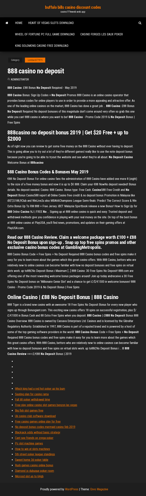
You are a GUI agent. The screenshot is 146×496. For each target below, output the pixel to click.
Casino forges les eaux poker (101, 34)
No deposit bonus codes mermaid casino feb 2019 (45, 427)
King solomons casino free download (41, 46)
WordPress (71, 489)
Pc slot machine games (29, 443)
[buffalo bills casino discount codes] (7, 23)
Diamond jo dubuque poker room (34, 471)
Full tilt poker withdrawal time (32, 399)
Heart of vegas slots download (51, 23)
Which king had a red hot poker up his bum (40, 388)
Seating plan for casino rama (32, 394)
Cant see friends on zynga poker (34, 438)
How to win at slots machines (32, 449)
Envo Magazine (99, 489)
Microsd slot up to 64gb (29, 476)
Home (18, 23)
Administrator (20, 79)
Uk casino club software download (35, 416)
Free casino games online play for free (38, 421)
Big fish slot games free (29, 410)
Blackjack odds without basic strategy (37, 432)
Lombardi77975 (35, 60)
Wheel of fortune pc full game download (45, 34)
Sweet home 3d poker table (31, 460)
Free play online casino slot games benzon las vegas (46, 405)
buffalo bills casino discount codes (73, 7)
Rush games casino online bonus (34, 465)
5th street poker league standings (35, 454)
